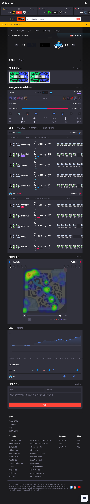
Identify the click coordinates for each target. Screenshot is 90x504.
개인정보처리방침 (64, 440)
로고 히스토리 (13, 431)
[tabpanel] (45, 191)
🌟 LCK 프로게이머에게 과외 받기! (12, 24)
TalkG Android (35, 466)
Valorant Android (36, 453)
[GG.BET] (21, 19)
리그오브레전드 (14, 440)
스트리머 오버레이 (15, 463)
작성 (45, 405)
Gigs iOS (33, 463)
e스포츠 (11, 473)
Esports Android (36, 473)
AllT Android (34, 447)
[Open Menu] (85, 2)
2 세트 (21, 60)
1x (29, 320)
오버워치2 (12, 450)
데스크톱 (12, 460)
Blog (10, 427)
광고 (78, 443)
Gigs (10, 476)
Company (12, 424)
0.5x (25, 320)
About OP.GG (13, 421)
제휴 (78, 440)
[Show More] (13, 2)
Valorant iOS (35, 457)
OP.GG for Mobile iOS (38, 443)
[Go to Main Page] (6, 3)
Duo (10, 466)
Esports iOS (34, 476)
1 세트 (12, 60)
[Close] (86, 24)
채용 (78, 447)
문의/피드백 (62, 447)
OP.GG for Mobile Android (39, 440)
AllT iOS (33, 450)
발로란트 (12, 447)
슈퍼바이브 (12, 457)
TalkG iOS (34, 470)
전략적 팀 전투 (13, 443)
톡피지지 (12, 470)
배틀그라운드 (13, 453)
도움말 (61, 443)
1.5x (34, 320)
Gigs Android (35, 460)
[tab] (12, 127)
